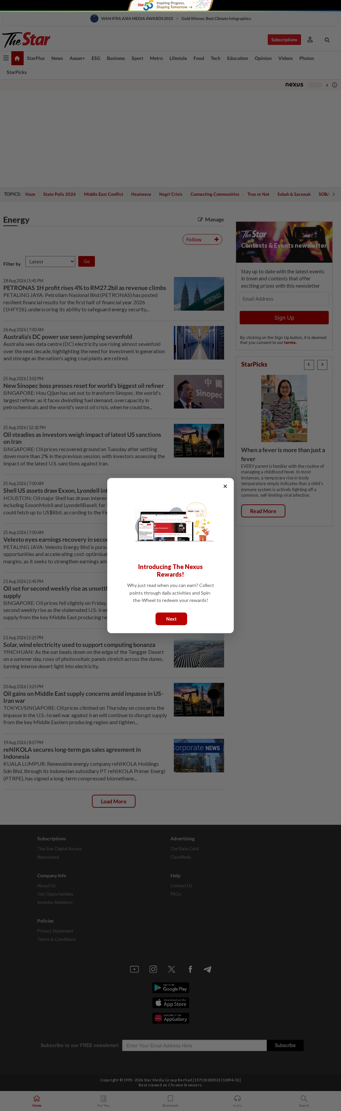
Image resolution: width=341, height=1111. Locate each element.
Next (171, 618)
